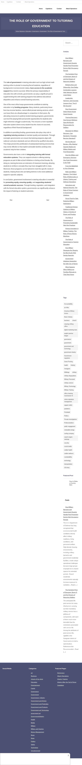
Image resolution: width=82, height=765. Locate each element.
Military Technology (70, 386)
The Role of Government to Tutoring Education (70, 242)
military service (68, 383)
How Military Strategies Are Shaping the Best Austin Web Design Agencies (70, 251)
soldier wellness (69, 453)
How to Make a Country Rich (73, 483)
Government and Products (39, 707)
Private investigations (70, 419)
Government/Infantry (37, 716)
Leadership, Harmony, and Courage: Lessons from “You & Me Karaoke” (70, 102)
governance (67, 339)
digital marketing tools (70, 330)
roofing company (69, 433)
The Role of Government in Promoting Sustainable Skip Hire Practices (70, 221)
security (66, 443)
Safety (33, 744)
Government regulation (67, 357)
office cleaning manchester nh (68, 394)
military (74, 372)
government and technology (69, 347)
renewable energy (69, 430)
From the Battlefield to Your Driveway (70, 167)
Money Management (37, 732)
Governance (35, 31)
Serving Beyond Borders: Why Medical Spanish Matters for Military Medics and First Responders (70, 147)
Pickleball (67, 412)
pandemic (67, 408)
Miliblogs (66, 372)
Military (33, 726)
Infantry (73, 365)
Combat (18, 2)
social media (68, 446)
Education (28, 31)
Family (33, 688)
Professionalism (69, 423)
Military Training (69, 390)
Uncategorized (35, 751)
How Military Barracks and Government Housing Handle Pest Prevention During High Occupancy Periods (70, 64)
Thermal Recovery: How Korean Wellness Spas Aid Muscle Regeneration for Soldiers (70, 122)
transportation (68, 464)
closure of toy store (37, 679)
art (32, 673)
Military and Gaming (37, 729)
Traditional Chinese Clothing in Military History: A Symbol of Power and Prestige (70, 210)
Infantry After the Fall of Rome (66, 682)
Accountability (68, 304)
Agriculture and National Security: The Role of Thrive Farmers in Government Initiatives (70, 190)
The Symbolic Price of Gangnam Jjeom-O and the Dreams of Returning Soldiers (70, 77)
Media (33, 723)
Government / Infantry (38, 698)
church (74, 320)
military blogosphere (70, 376)
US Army (67, 467)
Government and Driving (38, 701)
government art (36, 713)
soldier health (68, 450)
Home (2, 2)
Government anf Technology (40, 710)
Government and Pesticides (39, 704)
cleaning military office (69, 325)
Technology (34, 747)
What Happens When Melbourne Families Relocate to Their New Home (69, 270)
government (67, 343)
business (67, 320)
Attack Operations (29, 2)
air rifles (66, 307)
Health (33, 719)
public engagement (69, 426)
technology (67, 460)
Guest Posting (68, 361)
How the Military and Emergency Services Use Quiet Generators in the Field (70, 158)
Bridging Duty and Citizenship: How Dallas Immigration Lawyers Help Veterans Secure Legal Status (70, 90)
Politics (66, 416)
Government (43, 31)
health (66, 365)
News (32, 738)
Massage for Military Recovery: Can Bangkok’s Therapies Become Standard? (70, 134)
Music (33, 735)
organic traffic (68, 405)
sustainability (68, 457)
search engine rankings (68, 438)
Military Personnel (69, 379)
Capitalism (9, 2)
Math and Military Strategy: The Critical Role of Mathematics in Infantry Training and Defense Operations (70, 177)
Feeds (67, 500)
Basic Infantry (68, 317)
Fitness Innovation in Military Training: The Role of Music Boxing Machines (70, 232)
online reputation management (69, 400)
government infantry (70, 352)
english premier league (68, 334)
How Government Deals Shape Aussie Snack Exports (69, 111)
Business (22, 31)
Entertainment (35, 685)
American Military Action (69, 312)
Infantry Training (62, 679)
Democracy (60, 673)
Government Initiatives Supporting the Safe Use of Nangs (70, 261)
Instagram (67, 368)
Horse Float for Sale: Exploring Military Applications (70, 201)
